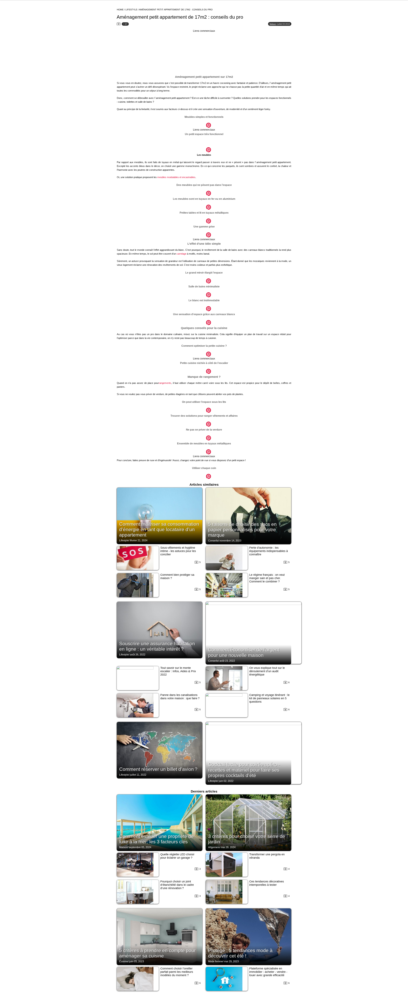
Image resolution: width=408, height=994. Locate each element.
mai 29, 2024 (228, 847)
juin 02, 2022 (226, 781)
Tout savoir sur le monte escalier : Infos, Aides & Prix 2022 (178, 671)
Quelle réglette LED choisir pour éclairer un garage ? (177, 856)
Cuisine (123, 961)
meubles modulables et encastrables (176, 177)
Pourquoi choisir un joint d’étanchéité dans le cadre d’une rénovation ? (177, 885)
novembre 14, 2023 (230, 540)
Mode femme (215, 961)
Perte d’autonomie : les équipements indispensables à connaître (268, 551)
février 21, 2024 (138, 540)
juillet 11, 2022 (138, 774)
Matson (273, 24)
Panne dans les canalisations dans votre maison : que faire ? (180, 696)
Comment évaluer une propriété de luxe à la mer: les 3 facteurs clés (156, 839)
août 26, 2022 (137, 654)
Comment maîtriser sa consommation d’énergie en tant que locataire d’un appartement (159, 529)
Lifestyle (131, 9)
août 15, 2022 (227, 660)
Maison (123, 847)
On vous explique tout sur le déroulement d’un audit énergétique (267, 671)
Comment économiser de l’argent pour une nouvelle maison (243, 652)
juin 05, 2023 (136, 961)
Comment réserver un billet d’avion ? (158, 769)
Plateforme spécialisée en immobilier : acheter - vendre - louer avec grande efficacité (268, 972)
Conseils (213, 540)
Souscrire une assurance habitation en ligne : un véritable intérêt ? (157, 646)
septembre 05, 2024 (140, 847)
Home (120, 9)
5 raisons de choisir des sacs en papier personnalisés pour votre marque (242, 530)
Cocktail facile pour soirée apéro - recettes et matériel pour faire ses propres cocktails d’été (244, 770)
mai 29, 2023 (231, 961)
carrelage (181, 253)
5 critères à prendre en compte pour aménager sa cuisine (157, 953)
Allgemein (214, 847)
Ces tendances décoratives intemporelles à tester (266, 883)
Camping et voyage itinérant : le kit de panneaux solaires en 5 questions (269, 698)
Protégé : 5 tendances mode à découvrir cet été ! (240, 953)
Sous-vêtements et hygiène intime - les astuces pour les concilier (178, 551)
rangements (165, 383)
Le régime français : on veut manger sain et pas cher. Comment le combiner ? (267, 578)
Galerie (204, 123)
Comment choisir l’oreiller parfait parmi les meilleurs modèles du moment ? (176, 972)
